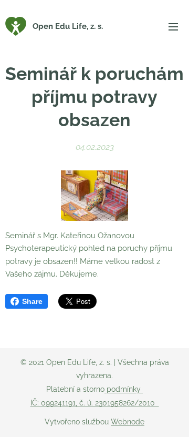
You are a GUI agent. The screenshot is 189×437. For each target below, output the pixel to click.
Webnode (127, 422)
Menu (173, 26)
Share (32, 301)
